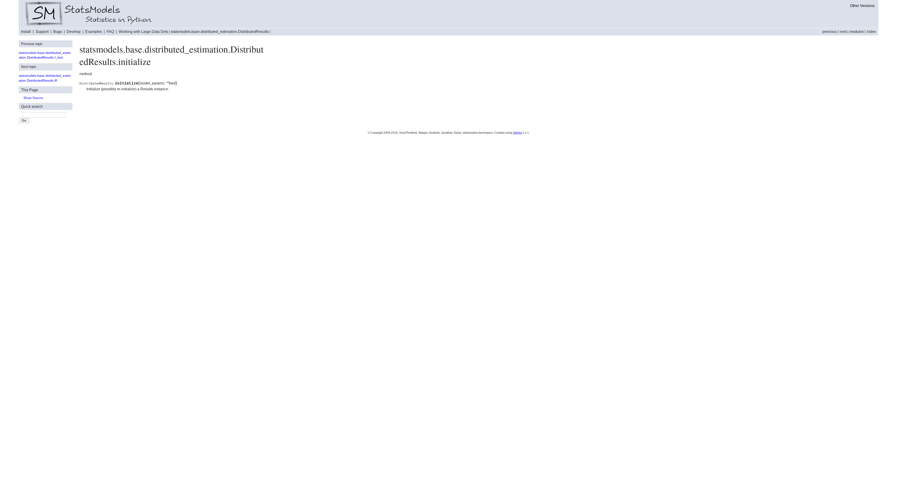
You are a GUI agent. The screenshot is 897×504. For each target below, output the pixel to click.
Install (26, 32)
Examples (93, 32)
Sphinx (517, 132)
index (871, 32)
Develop (74, 32)
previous (829, 32)
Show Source (33, 98)
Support (42, 32)
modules (857, 32)
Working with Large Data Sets (143, 32)
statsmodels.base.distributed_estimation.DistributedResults (220, 32)
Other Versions (862, 6)
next (843, 32)
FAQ (110, 32)
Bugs (57, 32)
